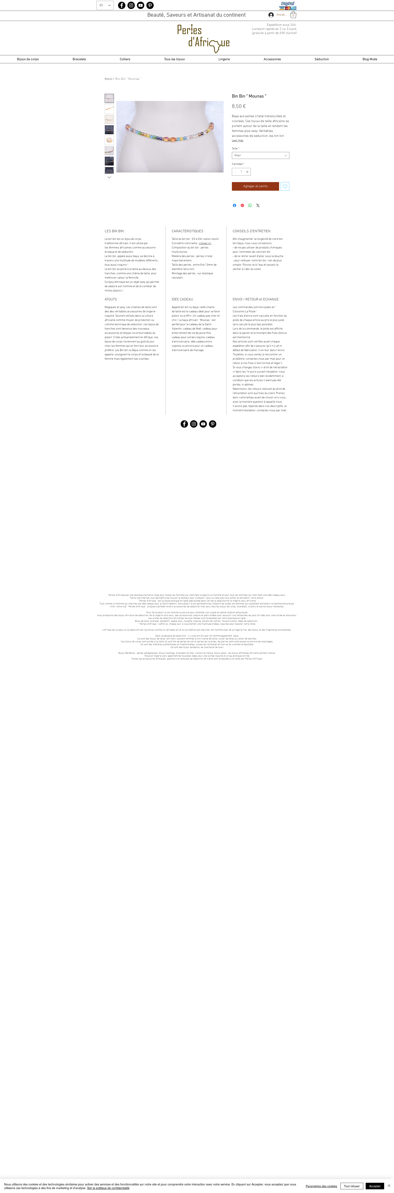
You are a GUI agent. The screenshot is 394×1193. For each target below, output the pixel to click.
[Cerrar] (389, 1186)
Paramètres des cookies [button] (321, 1186)
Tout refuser (352, 1186)
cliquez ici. (205, 243)
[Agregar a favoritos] (285, 186)
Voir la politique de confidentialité (108, 1188)
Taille (235, 148)
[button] (293, 14)
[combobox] (260, 155)
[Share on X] (257, 205)
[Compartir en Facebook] (234, 205)
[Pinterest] (150, 5)
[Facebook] (121, 5)
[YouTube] (140, 5)
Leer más (237, 140)
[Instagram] (131, 5)
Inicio (108, 79)
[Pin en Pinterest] (242, 205)
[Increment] (247, 171)
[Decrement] (235, 171)
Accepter (375, 1186)
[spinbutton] (241, 171)
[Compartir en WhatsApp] (250, 205)
